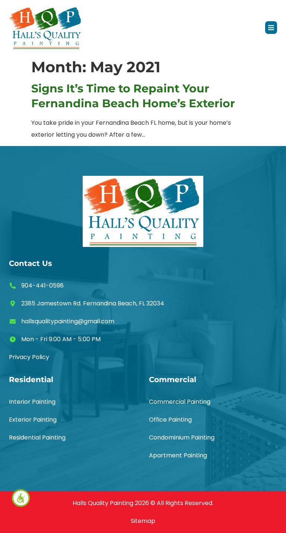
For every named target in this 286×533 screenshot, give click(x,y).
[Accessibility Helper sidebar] (21, 498)
